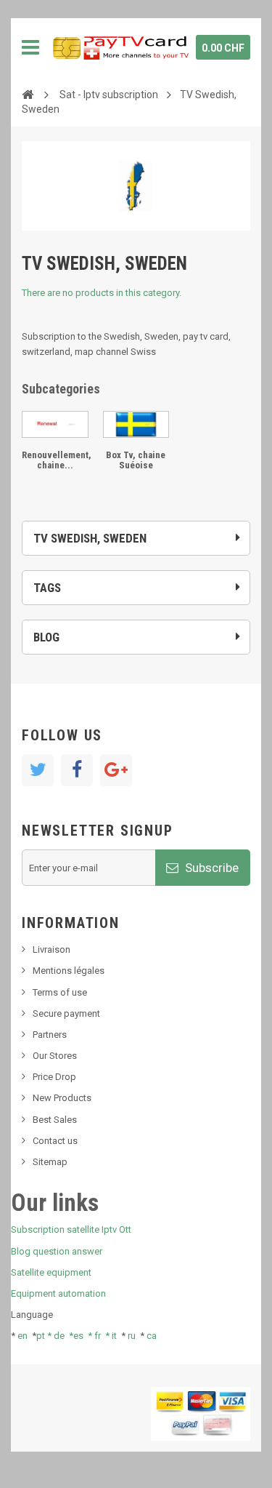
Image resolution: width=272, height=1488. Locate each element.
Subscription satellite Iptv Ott (71, 1229)
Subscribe (210, 867)
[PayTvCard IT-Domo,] (120, 47)
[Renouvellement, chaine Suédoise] (55, 424)
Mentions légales (68, 970)
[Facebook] (77, 770)
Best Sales (55, 1119)
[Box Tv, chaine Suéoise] (136, 424)
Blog (46, 637)
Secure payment (66, 1013)
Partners (50, 1034)
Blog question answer (56, 1251)
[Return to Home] (27, 94)
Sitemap (50, 1161)
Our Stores (55, 1055)
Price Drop (54, 1076)
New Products (62, 1097)
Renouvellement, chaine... (56, 460)
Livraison (51, 949)
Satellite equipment (51, 1272)
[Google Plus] (116, 770)
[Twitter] (38, 770)
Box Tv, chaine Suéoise (135, 460)
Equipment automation (58, 1293)
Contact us (55, 1140)
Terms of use (60, 992)
